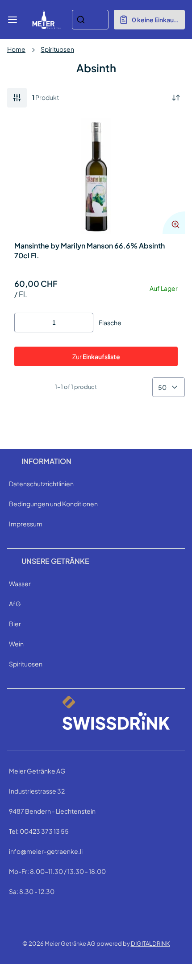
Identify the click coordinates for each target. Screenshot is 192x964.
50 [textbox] (162, 387)
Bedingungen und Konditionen (53, 504)
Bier (15, 624)
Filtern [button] (17, 98)
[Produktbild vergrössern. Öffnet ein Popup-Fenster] (174, 222)
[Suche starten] (81, 19)
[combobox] (90, 19)
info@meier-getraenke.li (46, 851)
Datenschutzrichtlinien (41, 484)
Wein (16, 644)
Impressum (25, 524)
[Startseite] (46, 19)
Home (16, 49)
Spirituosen (57, 49)
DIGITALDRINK (150, 943)
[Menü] (12, 19)
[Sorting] (176, 98)
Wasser (20, 583)
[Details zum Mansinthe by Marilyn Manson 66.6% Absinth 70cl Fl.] (96, 176)
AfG (15, 604)
